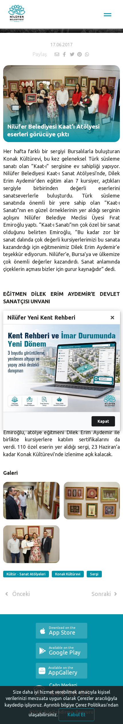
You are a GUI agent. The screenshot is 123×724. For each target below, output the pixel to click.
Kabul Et (77, 714)
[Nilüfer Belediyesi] (16, 14)
